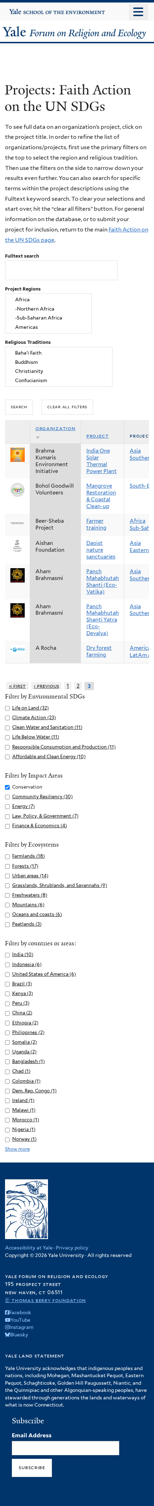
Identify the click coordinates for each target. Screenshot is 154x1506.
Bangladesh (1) (28, 1061)
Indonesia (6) (27, 964)
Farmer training (96, 524)
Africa (137, 521)
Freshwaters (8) (29, 895)
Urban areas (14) (30, 875)
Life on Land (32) (30, 708)
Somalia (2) (24, 1042)
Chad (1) (21, 1071)
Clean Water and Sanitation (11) (47, 727)
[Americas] (48, 327)
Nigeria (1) (23, 1129)
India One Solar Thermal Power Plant (101, 461)
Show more (17, 1149)
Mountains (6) (28, 904)
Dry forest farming (99, 651)
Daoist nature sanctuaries (100, 550)
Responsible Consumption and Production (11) (64, 747)
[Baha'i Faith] (58, 352)
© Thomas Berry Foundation (45, 1300)
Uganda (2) (24, 1051)
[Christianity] (58, 371)
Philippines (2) (28, 1032)
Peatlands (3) (27, 924)
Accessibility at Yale (29, 1248)
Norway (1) (24, 1139)
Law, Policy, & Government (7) (45, 816)
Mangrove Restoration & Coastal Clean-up (101, 496)
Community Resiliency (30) (42, 796)
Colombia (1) (26, 1081)
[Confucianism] (58, 380)
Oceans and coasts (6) (37, 914)
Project (97, 436)
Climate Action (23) (34, 717)
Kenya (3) (22, 993)
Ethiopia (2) (25, 1022)
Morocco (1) (25, 1119)
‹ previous (46, 686)
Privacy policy (72, 1248)
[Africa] (48, 299)
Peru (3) (20, 1003)
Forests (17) (25, 866)
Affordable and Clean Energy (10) (49, 756)
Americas (141, 648)
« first (17, 686)
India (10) (22, 954)
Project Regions (23, 289)
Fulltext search (22, 256)
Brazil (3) (22, 983)
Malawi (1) (23, 1110)
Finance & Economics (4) (39, 825)
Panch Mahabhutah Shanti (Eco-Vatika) (102, 581)
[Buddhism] (58, 362)
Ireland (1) (23, 1100)
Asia (135, 451)
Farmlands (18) (28, 856)
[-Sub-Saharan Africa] (48, 318)
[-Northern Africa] (48, 308)
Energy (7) (23, 806)
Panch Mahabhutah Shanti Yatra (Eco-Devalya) (102, 620)
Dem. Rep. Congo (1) (34, 1090)
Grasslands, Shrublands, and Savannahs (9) (59, 885)
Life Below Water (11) (35, 737)
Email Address (32, 1435)
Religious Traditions (28, 342)
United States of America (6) (44, 974)
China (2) (22, 1012)
